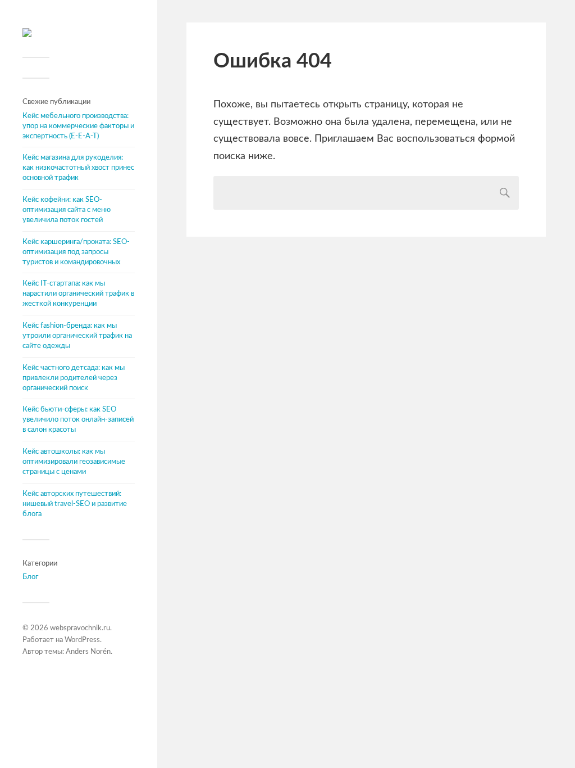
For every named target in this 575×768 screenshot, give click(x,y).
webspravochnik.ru (80, 628)
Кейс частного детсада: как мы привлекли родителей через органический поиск (73, 377)
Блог (30, 576)
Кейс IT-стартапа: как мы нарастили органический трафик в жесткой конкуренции (78, 293)
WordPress (82, 640)
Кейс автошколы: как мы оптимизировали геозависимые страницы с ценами (73, 461)
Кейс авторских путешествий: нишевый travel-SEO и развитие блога (74, 503)
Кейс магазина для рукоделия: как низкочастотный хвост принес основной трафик (78, 167)
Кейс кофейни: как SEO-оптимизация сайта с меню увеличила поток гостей (66, 209)
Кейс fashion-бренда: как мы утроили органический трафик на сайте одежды (77, 335)
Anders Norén (88, 652)
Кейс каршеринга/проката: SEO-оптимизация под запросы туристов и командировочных (76, 251)
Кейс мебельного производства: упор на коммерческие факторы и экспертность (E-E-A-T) (78, 125)
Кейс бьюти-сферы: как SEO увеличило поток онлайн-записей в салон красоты (78, 419)
